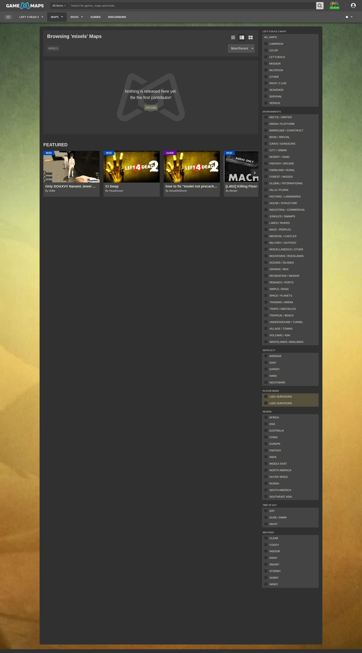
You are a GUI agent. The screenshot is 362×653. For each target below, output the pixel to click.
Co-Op (273, 50)
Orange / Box (278, 269)
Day (272, 510)
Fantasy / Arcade (281, 163)
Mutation (276, 70)
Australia (276, 430)
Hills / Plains (278, 189)
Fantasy (275, 450)
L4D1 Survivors (280, 396)
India (272, 457)
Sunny (273, 577)
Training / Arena (281, 302)
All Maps (270, 37)
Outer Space (278, 476)
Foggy (274, 544)
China (273, 437)
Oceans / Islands (281, 262)
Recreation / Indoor (284, 275)
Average (275, 356)
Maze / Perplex (280, 229)
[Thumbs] (250, 37)
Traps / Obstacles (282, 308)
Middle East (278, 463)
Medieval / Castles (282, 236)
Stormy (275, 571)
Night (273, 524)
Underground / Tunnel (286, 322)
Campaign (276, 43)
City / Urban (278, 150)
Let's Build (277, 57)
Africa (274, 417)
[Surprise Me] (349, 17)
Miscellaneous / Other (286, 249)
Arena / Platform (282, 123)
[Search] (320, 5)
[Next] (254, 172)
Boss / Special (279, 137)
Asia (272, 424)
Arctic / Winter (280, 117)
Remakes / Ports (281, 282)
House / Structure (283, 203)
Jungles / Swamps (282, 216)
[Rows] (242, 37)
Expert (274, 369)
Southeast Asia (280, 496)
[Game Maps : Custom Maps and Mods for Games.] (25, 5)
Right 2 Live (277, 83)
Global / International (286, 183)
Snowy (274, 564)
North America (280, 470)
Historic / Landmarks (285, 196)
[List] (233, 37)
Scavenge (276, 89)
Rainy (273, 557)
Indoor (274, 551)
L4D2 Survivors (280, 403)
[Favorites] (8, 17)
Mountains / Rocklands (286, 255)
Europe (274, 443)
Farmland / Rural (282, 170)
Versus (274, 103)
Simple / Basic (279, 289)
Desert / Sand (279, 156)
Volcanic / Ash (279, 335)
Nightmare (277, 382)
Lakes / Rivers (279, 222)
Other (274, 76)
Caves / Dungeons (282, 143)
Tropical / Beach (281, 315)
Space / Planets (280, 295)
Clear (273, 538)
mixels (53, 48)
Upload (151, 107)
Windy (273, 584)
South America (280, 490)
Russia (274, 483)
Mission (275, 63)
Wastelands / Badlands (286, 341)
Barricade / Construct (286, 130)
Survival (275, 96)
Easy (272, 362)
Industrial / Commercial (287, 209)
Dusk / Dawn (278, 517)
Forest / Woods (281, 176)
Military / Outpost (283, 242)
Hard (273, 375)
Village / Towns (280, 328)
